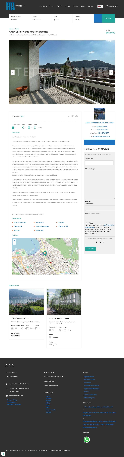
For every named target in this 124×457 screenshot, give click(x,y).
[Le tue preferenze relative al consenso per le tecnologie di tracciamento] (3, 454)
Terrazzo (17, 230)
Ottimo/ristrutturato (42, 226)
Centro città (18, 226)
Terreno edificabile (90, 395)
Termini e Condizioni (14, 404)
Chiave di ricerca (16, 16)
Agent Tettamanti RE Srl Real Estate (99, 123)
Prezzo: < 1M (63, 226)
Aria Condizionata (20, 222)
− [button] (14, 243)
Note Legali (66, 450)
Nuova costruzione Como (59, 318)
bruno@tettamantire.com (101, 136)
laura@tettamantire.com (16, 395)
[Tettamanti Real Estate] (16, 9)
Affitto (68, 6)
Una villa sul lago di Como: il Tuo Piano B (99, 407)
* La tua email (89, 203)
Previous (13, 72)
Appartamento (89, 376)
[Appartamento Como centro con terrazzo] (45, 253)
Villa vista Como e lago (20, 318)
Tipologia (77, 16)
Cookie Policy (11, 402)
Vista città (39, 230)
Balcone (61, 222)
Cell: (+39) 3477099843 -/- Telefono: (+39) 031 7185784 (19, 390)
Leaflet (61, 273)
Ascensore (39, 222)
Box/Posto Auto (89, 379)
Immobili (48, 398)
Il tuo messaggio (90, 169)
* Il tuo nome (89, 158)
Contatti (90, 6)
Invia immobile (51, 410)
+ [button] (14, 240)
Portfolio (75, 6)
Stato (55, 16)
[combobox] (40, 20)
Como (17, 29)
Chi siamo (43, 6)
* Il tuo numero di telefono (92, 214)
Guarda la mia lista (99, 142)
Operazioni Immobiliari (91, 389)
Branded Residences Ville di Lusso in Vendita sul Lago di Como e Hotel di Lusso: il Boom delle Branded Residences (99, 424)
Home (11, 29)
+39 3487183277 (113, 6)
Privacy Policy (12, 400)
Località (34, 16)
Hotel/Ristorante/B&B (91, 385)
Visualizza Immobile (26, 309)
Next (111, 72)
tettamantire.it (14, 450)
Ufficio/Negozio (89, 398)
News (83, 6)
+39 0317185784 (101, 126)
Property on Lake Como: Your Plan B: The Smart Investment (99, 414)
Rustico (86, 392)
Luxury (52, 6)
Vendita (59, 6)
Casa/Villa (87, 382)
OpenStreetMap (69, 273)
